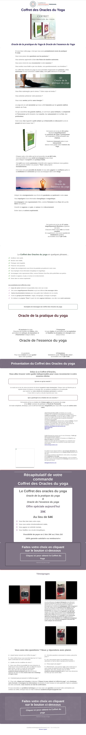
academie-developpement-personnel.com (55, 426)
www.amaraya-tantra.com (51, 444)
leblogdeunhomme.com (50, 462)
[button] (25, 594)
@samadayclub (48, 427)
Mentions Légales (43, 729)
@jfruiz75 (47, 428)
